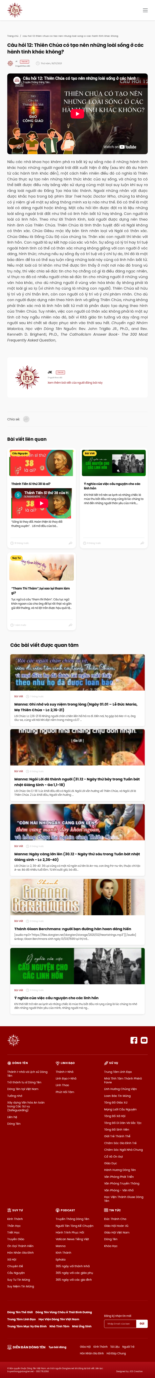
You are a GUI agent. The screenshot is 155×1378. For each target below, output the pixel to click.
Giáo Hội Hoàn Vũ (116, 1226)
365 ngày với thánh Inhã (73, 1266)
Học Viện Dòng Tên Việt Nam (59, 1319)
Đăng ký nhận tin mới (117, 1316)
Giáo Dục (110, 1163)
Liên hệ (12, 1117)
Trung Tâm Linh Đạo (118, 1072)
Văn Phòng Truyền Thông (121, 1183)
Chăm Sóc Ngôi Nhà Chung (123, 1150)
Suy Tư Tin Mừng (18, 1280)
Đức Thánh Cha (115, 1219)
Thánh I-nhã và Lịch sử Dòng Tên (27, 1074)
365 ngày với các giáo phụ (74, 1273)
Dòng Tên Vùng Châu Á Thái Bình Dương (64, 1312)
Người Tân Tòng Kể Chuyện (74, 1226)
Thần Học (14, 1226)
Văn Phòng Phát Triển (119, 1177)
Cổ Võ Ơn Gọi (113, 1157)
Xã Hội (11, 1260)
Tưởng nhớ (14, 1096)
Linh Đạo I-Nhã (66, 1078)
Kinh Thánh (15, 1219)
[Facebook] (133, 1040)
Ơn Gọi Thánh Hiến (20, 1246)
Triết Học (13, 1232)
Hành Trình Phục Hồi (70, 1232)
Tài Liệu (114, 1347)
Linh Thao (62, 1085)
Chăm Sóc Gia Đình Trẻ (120, 1143)
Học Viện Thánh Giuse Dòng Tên (123, 1199)
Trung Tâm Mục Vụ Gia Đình (27, 1326)
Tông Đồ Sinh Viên (116, 1130)
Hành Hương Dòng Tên (120, 1170)
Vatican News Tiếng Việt (72, 1239)
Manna (60, 1246)
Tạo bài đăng (57, 1347)
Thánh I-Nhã (64, 1072)
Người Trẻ (128, 1347)
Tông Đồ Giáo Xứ (115, 1103)
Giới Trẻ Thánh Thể (117, 1136)
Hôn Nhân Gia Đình (20, 1253)
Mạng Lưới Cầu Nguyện (120, 1109)
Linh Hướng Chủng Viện (120, 1089)
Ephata (60, 1260)
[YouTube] (144, 1040)
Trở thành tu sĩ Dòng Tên (24, 1082)
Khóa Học (111, 1246)
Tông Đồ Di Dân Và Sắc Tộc (123, 1123)
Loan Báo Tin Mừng (117, 1096)
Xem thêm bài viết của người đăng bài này (75, 382)
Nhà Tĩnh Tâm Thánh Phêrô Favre (123, 1080)
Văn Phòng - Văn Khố (119, 1190)
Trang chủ (12, 36)
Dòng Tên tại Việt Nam (22, 1089)
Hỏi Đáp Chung (116, 1353)
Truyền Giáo (15, 1239)
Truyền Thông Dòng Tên (72, 1219)
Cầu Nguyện (16, 1273)
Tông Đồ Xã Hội (114, 1116)
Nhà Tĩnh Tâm (59, 1326)
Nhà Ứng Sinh (81, 1326)
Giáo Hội (85, 1347)
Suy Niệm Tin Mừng (20, 1286)
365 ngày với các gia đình (74, 1280)
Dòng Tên (14, 1124)
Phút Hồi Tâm (65, 1092)
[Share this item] (71, 543)
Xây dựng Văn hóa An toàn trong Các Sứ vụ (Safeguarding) (26, 1106)
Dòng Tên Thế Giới (20, 1312)
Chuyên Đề (15, 1266)
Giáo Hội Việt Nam (116, 1232)
